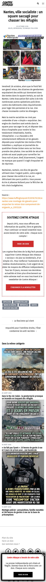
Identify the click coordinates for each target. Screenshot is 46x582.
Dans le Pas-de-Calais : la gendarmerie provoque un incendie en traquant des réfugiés (22, 397)
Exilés (10, 28)
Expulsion (7, 302)
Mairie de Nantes (10, 305)
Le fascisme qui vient (24, 321)
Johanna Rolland (21, 302)
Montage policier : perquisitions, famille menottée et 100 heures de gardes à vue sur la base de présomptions (23, 512)
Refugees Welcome (11, 308)
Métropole (24, 305)
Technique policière (30, 28)
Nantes (34, 305)
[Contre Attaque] (7, 3)
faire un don (23, 244)
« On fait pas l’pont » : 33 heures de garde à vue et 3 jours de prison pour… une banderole (22, 448)
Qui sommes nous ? (11, 544)
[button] (38, 4)
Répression (17, 28)
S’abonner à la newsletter (23, 287)
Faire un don (7, 541)
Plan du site (7, 538)
